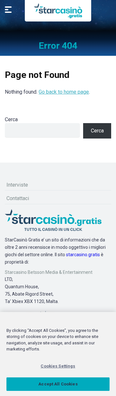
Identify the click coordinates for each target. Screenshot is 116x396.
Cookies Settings (58, 366)
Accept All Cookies (57, 384)
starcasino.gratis (83, 254)
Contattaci (17, 198)
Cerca (11, 119)
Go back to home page (64, 92)
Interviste (17, 185)
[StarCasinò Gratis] (58, 10)
